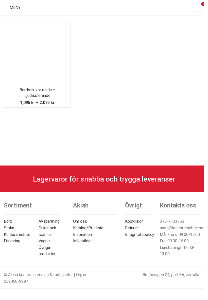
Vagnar (45, 240)
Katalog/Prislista (88, 228)
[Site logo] (104, 7)
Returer (131, 228)
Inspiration (82, 234)
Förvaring (12, 240)
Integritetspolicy (139, 234)
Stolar (9, 228)
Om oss (80, 221)
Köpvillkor (134, 221)
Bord (8, 221)
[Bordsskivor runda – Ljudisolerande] (37, 54)
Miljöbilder (82, 240)
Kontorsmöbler (17, 234)
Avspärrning (49, 221)
